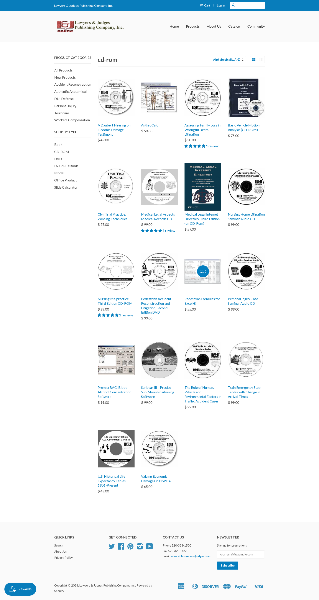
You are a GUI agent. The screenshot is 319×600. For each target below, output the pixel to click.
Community (256, 26)
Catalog (234, 26)
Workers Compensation (72, 120)
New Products (65, 77)
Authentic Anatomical (70, 91)
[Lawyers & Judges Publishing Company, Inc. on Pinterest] (130, 548)
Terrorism (61, 113)
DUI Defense (64, 98)
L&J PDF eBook (66, 166)
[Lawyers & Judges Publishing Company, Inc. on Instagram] (139, 548)
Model (59, 173)
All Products (63, 70)
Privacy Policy (63, 557)
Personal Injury (65, 106)
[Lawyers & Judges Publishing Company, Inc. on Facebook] (121, 548)
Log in (221, 5)
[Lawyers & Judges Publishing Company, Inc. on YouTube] (149, 548)
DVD (58, 159)
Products (193, 26)
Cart (207, 5)
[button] (195, 146)
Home (174, 26)
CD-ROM (61, 152)
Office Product (65, 180)
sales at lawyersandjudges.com (190, 556)
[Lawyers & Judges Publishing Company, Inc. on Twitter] (112, 548)
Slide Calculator (66, 187)
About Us (214, 26)
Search (58, 545)
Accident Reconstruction (72, 84)
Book (58, 144)
